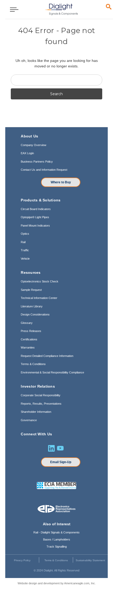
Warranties (28, 347)
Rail (23, 242)
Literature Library (32, 306)
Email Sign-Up (60, 462)
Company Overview (33, 145)
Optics (25, 233)
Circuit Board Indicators (36, 209)
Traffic (25, 250)
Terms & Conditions (33, 364)
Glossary (27, 322)
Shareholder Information (36, 411)
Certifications (29, 339)
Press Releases (31, 331)
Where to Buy (61, 182)
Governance (29, 420)
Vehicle (25, 258)
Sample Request (31, 289)
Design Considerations (35, 314)
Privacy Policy (22, 560)
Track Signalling (57, 546)
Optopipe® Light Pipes (35, 217)
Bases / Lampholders (56, 539)
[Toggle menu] (12, 9)
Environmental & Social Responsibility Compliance (52, 372)
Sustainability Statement (90, 560)
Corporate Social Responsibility (40, 395)
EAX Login (27, 153)
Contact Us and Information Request (44, 169)
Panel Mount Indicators (35, 225)
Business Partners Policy (37, 161)
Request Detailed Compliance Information (47, 355)
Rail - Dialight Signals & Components (56, 532)
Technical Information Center (39, 297)
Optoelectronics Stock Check (39, 281)
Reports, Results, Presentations (41, 403)
